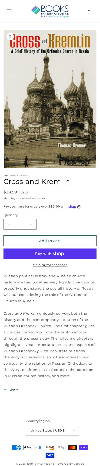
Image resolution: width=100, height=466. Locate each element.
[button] (9, 11)
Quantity (10, 215)
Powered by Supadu (70, 463)
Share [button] (14, 390)
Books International (41, 463)
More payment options (50, 265)
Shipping (9, 198)
